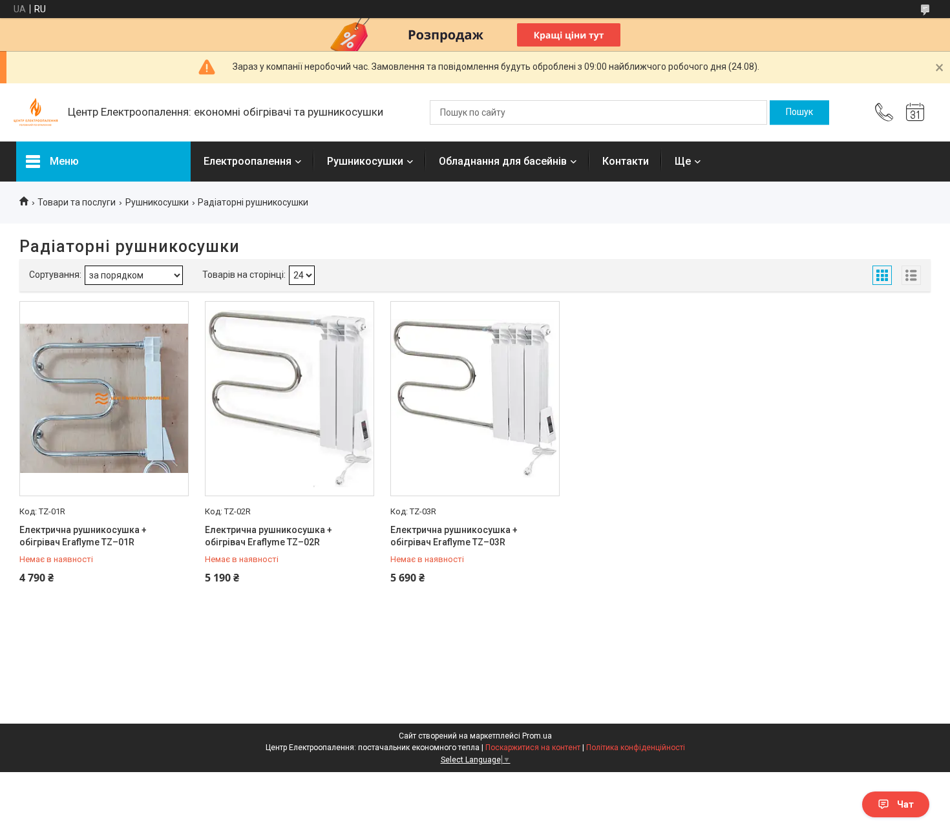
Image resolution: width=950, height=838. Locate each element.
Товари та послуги (76, 202)
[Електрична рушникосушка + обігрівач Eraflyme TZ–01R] (104, 398)
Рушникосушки (365, 161)
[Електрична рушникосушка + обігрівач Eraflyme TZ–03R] (475, 398)
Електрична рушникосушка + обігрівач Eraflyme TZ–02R (268, 536)
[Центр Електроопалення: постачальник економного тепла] (35, 112)
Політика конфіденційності (635, 747)
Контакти (625, 161)
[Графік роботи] (915, 112)
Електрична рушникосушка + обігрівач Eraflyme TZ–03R (454, 536)
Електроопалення (247, 161)
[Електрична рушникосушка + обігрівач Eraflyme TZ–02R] (289, 398)
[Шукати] (799, 112)
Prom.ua (537, 735)
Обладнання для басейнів (503, 161)
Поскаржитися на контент (532, 747)
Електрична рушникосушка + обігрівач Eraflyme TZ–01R (83, 536)
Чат (905, 804)
